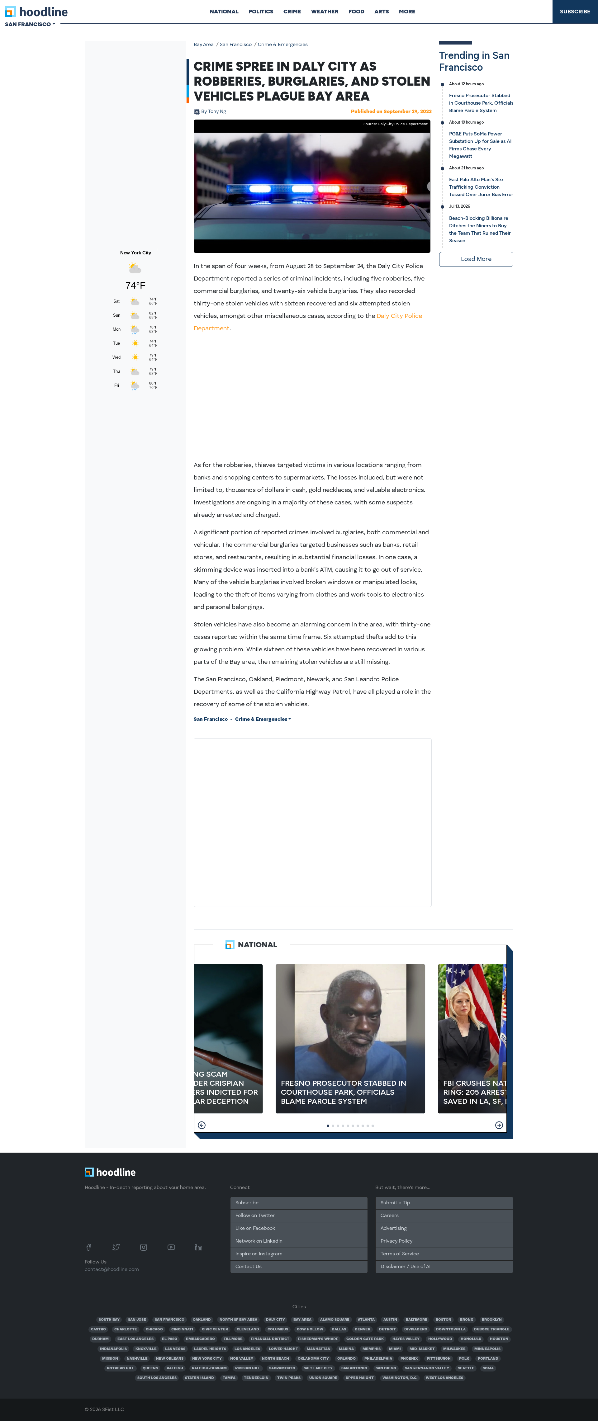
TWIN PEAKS (289, 1378)
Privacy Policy (396, 1241)
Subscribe (575, 11)
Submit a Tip (395, 1203)
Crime (292, 11)
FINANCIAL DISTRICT (270, 1339)
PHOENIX (409, 1359)
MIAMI (395, 1349)
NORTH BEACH (275, 1359)
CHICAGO (154, 1329)
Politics (261, 11)
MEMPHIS (372, 1349)
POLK (464, 1359)
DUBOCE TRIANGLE (492, 1329)
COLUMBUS (278, 1329)
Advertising (394, 1228)
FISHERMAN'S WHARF (318, 1339)
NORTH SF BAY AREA (238, 1320)
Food (356, 11)
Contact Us (248, 1266)
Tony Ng (213, 111)
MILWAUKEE (454, 1349)
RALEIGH (175, 1368)
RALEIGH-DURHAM (209, 1368)
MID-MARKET (422, 1349)
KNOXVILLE (146, 1349)
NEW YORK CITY (207, 1359)
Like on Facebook (255, 1228)
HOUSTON (499, 1339)
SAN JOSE (137, 1320)
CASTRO (98, 1329)
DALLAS (339, 1329)
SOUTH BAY (109, 1320)
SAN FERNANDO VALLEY (427, 1368)
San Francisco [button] (28, 24)
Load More (476, 259)
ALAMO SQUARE (334, 1320)
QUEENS (150, 1368)
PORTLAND (488, 1359)
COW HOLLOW (310, 1329)
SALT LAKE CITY (318, 1368)
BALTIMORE (416, 1320)
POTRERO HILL (120, 1368)
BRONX (466, 1320)
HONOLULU (471, 1339)
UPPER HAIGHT (360, 1378)
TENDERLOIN (256, 1378)
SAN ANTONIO (354, 1368)
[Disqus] (312, 821)
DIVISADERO (415, 1329)
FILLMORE (233, 1339)
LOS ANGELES (247, 1349)
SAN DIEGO (386, 1368)
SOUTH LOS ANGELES (157, 1378)
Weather (325, 11)
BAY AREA (302, 1320)
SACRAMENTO (282, 1368)
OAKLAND (202, 1320)
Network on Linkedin (258, 1241)
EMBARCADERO (200, 1339)
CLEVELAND (248, 1329)
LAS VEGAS (175, 1349)
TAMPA (229, 1378)
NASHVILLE (137, 1359)
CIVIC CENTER (215, 1329)
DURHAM (100, 1339)
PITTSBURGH (439, 1359)
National (224, 11)
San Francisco (236, 44)
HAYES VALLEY (406, 1339)
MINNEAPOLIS (487, 1349)
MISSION (110, 1359)
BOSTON (443, 1320)
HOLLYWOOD (440, 1339)
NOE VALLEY (241, 1359)
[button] (201, 1125)
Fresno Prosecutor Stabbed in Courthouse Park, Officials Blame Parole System (481, 102)
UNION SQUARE (323, 1378)
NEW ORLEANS (169, 1359)
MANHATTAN (318, 1349)
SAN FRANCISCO (169, 1320)
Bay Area (204, 44)
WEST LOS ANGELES (444, 1378)
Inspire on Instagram (258, 1254)
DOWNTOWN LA (451, 1329)
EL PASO (169, 1339)
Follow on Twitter (255, 1215)
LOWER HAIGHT (283, 1349)
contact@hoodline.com (112, 1269)
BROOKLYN (492, 1320)
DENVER (362, 1329)
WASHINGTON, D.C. (399, 1378)
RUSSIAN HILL (247, 1368)
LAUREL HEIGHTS (210, 1349)
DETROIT (387, 1329)
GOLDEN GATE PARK (365, 1339)
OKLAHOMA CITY (313, 1359)
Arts (381, 11)
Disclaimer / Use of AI (405, 1266)
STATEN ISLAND (199, 1378)
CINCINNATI (182, 1329)
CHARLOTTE (125, 1329)
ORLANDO (346, 1359)
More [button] (407, 11)
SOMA (488, 1368)
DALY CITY (275, 1320)
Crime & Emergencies (283, 44)
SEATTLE (466, 1368)
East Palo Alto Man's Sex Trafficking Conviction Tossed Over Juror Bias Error (481, 187)
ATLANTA (366, 1320)
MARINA (346, 1349)
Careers (390, 1215)
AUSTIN (390, 1320)
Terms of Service (400, 1254)
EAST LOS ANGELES (135, 1339)
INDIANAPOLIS (113, 1349)
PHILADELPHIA (378, 1359)
